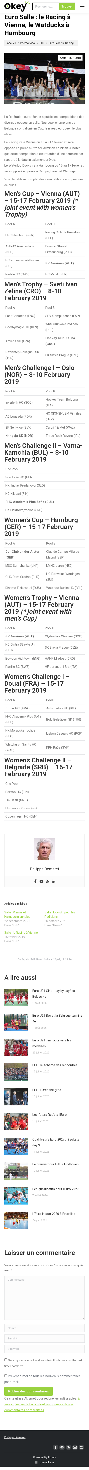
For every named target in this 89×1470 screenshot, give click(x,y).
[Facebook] (35, 881)
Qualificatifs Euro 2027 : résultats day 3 (55, 1142)
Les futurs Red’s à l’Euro (49, 1115)
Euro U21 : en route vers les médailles (51, 1043)
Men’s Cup (19, 193)
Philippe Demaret (14, 1437)
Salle (47, 959)
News (39, 959)
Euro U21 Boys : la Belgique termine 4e (57, 1018)
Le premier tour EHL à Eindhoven (55, 1164)
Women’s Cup (23, 520)
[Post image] (16, 997)
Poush (52, 1457)
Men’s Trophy (23, 284)
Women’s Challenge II (35, 760)
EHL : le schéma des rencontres (55, 1065)
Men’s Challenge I (29, 367)
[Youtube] (41, 881)
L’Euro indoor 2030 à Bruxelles (53, 1214)
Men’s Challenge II (30, 445)
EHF (32, 959)
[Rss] (47, 881)
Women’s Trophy (28, 597)
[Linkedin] (54, 881)
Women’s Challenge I (34, 676)
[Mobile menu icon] (82, 6)
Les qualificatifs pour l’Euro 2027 (55, 1189)
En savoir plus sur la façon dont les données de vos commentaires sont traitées (42, 1404)
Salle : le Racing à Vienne (21, 932)
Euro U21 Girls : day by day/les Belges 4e (53, 994)
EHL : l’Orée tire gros (46, 1090)
